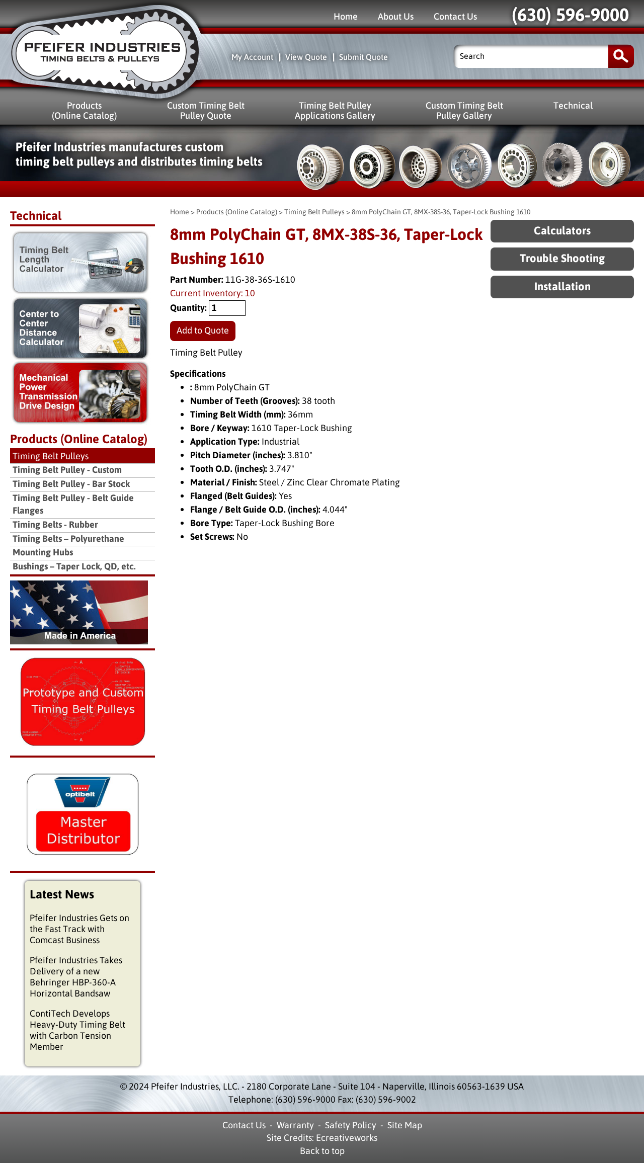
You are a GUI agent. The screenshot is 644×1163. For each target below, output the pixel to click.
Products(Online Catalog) (84, 110)
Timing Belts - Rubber (55, 525)
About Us (396, 16)
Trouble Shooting (562, 259)
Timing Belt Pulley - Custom (67, 470)
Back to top (322, 1150)
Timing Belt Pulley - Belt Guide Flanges (73, 505)
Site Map (404, 1125)
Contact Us (455, 16)
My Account (252, 56)
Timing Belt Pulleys (314, 212)
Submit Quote (363, 56)
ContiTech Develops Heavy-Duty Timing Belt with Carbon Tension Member (77, 1030)
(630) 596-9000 (570, 15)
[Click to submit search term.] (621, 56)
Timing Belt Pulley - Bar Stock (71, 484)
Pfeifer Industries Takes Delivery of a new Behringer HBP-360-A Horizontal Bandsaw (76, 977)
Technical (573, 105)
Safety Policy (350, 1125)
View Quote (306, 56)
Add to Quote (203, 330)
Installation (562, 287)
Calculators (562, 231)
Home (346, 16)
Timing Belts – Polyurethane (68, 539)
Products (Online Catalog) (236, 212)
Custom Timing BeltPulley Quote (206, 110)
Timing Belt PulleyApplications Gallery (335, 110)
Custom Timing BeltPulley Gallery (464, 110)
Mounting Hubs (43, 552)
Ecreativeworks (346, 1137)
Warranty (295, 1125)
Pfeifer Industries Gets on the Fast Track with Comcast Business (79, 929)
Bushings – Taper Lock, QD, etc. (74, 566)
